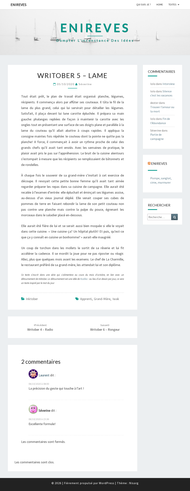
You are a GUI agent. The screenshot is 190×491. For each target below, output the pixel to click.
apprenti (86, 299)
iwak (115, 299)
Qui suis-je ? (143, 4)
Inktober (32, 299)
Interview (169, 84)
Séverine (85, 84)
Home (159, 4)
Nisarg (134, 483)
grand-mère (102, 299)
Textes (172, 4)
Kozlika (84, 279)
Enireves (18, 4)
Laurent (44, 375)
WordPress (106, 483)
